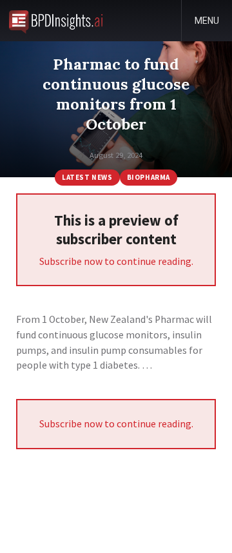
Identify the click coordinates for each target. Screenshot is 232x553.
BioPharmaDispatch (55, 20)
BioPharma (148, 177)
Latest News (87, 177)
